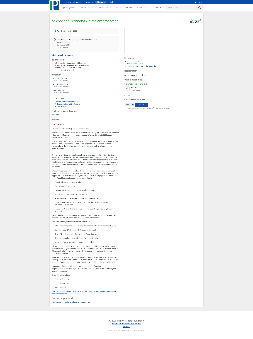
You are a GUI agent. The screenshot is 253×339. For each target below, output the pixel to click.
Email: (129, 66)
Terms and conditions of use (126, 323)
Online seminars (104, 7)
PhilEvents (100, 2)
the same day (151, 66)
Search (118, 7)
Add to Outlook (133, 61)
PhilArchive (89, 2)
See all (127, 95)
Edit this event (195, 20)
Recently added (87, 7)
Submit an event (143, 7)
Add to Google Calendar (136, 64)
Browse (129, 7)
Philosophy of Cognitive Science (67, 104)
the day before (138, 66)
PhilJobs (111, 2)
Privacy (126, 326)
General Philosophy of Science (67, 101)
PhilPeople (77, 2)
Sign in (199, 2)
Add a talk (56, 114)
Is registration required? (133, 75)
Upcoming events (69, 7)
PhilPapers (66, 2)
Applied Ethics (60, 106)
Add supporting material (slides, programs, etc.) (71, 302)
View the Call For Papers (62, 55)
